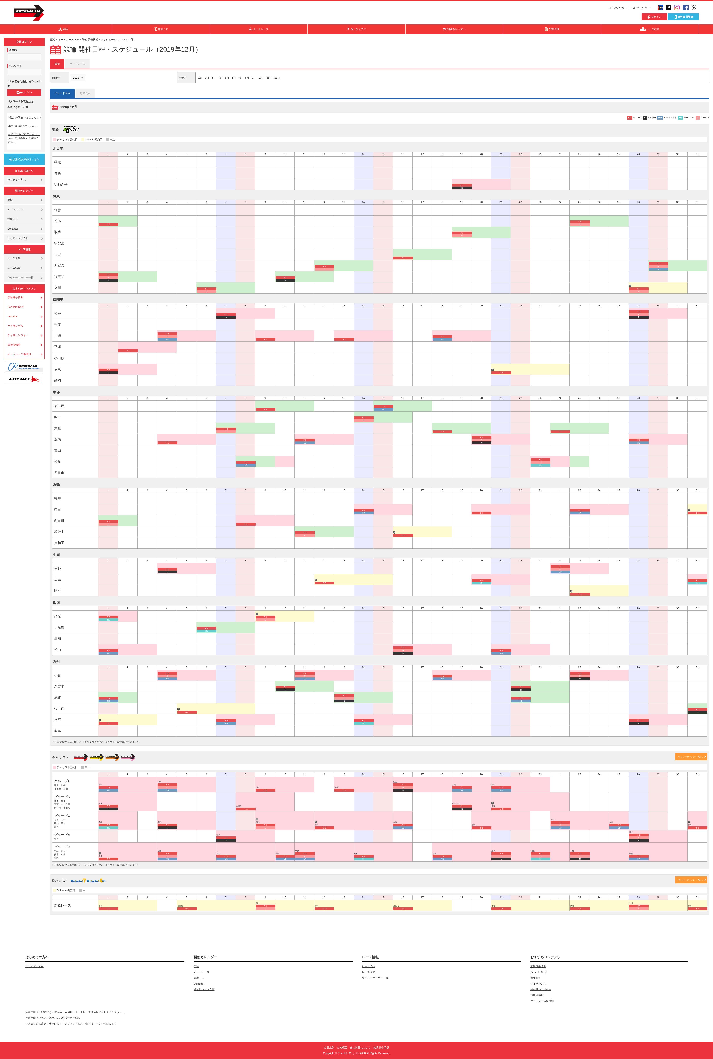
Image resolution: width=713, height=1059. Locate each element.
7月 (240, 77)
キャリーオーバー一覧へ (690, 757)
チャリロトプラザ (17, 238)
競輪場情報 (14, 344)
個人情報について (360, 1047)
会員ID (13, 50)
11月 (269, 77)
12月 (277, 77)
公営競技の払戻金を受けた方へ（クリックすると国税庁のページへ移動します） (72, 1023)
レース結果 (13, 267)
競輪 (10, 199)
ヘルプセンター (640, 8)
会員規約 (329, 1047)
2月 (207, 77)
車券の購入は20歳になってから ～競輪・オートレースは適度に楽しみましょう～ (75, 1012)
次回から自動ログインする (23, 83)
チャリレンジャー (18, 335)
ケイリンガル (15, 325)
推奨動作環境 (381, 1047)
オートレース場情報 (19, 354)
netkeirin (13, 316)
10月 (261, 77)
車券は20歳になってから (22, 125)
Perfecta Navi (15, 306)
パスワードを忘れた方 (20, 101)
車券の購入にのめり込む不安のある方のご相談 (52, 1017)
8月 (247, 77)
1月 (200, 77)
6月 (234, 77)
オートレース (15, 209)
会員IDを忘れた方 (17, 107)
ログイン (27, 92)
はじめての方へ (617, 8)
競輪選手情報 (15, 297)
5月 (227, 77)
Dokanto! (12, 228)
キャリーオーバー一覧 (20, 277)
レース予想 (13, 258)
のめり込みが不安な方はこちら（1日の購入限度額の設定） (24, 138)
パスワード (15, 65)
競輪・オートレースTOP (64, 39)
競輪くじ (12, 218)
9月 (254, 77)
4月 (220, 77)
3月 (214, 77)
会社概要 (342, 1047)
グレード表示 (62, 93)
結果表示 (85, 93)
